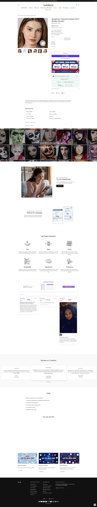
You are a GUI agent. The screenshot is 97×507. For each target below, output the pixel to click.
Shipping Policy (33, 489)
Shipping (53, 27)
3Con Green (54, 38)
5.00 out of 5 (31, 286)
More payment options (65, 58)
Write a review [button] (68, 286)
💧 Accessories (72, 7)
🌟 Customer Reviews (47, 489)
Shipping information (30, 122)
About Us (44, 491)
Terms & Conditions (33, 491)
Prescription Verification (47, 486)
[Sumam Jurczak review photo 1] (68, 317)
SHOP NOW (20, 470)
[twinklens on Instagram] (20, 482)
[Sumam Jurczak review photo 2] (61, 334)
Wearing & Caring (29, 125)
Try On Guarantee (33, 486)
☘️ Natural (31, 7)
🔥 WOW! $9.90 (24, 7)
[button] (54, 23)
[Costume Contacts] (48, 458)
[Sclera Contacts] (69, 458)
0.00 (53, 43)
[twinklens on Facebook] (18, 482)
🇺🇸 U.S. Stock (48, 9)
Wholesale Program (46, 487)
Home (19, 15)
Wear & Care (45, 484)
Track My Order (33, 484)
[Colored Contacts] (27, 458)
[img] (22, 298)
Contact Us (32, 494)
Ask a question (55, 88)
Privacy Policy (32, 487)
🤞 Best (59, 7)
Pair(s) (53, 46)
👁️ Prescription (66, 7)
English (44, 498)
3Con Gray (67, 38)
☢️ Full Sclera (49, 7)
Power (53, 41)
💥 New (55, 7)
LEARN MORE (59, 185)
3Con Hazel (61, 38)
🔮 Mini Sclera (43, 7)
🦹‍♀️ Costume (36, 7)
